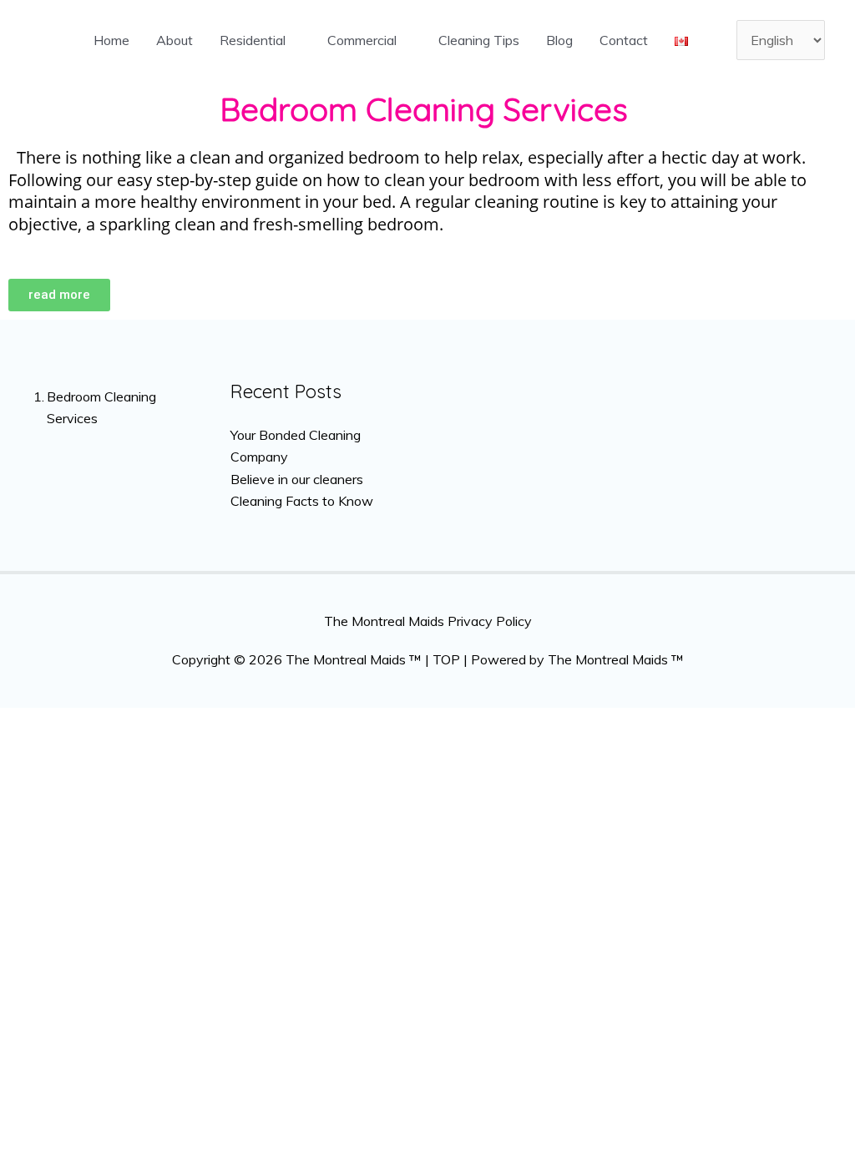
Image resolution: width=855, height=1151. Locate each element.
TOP (446, 659)
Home (111, 40)
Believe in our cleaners (296, 479)
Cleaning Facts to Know (301, 500)
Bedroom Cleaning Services (101, 407)
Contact (624, 40)
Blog (559, 40)
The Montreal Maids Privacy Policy (428, 621)
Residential (253, 40)
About (174, 40)
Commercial (362, 40)
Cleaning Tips (478, 40)
